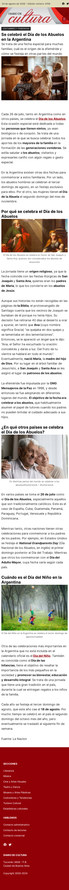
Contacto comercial (14, 835)
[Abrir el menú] (64, 19)
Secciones (10, 763)
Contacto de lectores (14, 830)
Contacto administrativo (16, 824)
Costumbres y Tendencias (16, 28)
